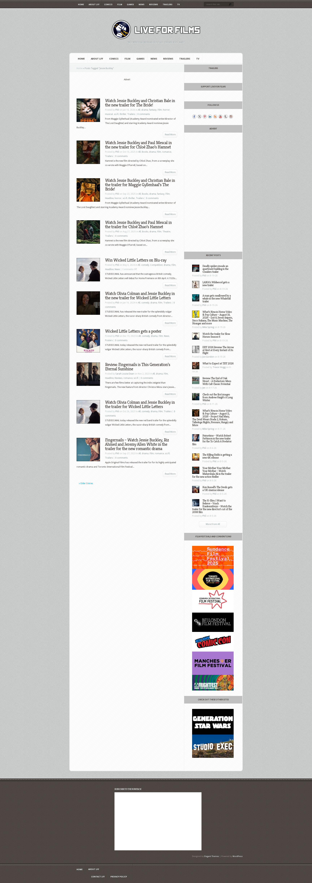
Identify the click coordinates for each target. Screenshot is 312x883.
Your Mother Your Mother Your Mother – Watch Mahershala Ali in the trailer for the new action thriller (211, 472)
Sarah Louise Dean (124, 374)
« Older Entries (86, 483)
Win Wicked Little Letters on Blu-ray (135, 260)
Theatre (166, 231)
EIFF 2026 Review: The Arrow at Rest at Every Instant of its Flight (218, 350)
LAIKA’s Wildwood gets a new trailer (215, 283)
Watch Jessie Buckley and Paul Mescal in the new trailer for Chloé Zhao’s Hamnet (138, 145)
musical (109, 114)
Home (81, 4)
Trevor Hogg (219, 367)
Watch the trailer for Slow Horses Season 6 (216, 335)
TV (178, 4)
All (139, 110)
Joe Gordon (208, 357)
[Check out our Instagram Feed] (231, 116)
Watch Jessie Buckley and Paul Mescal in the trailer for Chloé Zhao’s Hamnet (138, 224)
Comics (108, 4)
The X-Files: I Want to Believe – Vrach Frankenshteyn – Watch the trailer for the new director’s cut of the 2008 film (212, 506)
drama (144, 110)
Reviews (153, 4)
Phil (117, 110)
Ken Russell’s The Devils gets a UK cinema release (217, 488)
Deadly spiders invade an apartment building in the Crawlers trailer (215, 269)
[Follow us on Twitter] (199, 116)
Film (119, 4)
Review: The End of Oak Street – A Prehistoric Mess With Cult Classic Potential (216, 381)
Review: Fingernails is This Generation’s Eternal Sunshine (137, 367)
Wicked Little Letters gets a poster (133, 331)
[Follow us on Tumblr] (226, 116)
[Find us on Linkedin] (210, 116)
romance (166, 152)
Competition (156, 265)
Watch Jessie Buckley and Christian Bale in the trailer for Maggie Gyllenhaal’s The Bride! (140, 185)
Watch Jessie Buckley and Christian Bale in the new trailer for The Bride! (140, 103)
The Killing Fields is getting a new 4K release (217, 456)
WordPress (238, 856)
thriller (123, 114)
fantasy (153, 110)
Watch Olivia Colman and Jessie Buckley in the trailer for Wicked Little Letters (140, 404)
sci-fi (116, 114)
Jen (203, 388)
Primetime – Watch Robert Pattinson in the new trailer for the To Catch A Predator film (211, 440)
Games (130, 4)
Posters (109, 340)
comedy (145, 265)
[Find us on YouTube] (220, 116)
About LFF (94, 4)
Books (145, 152)
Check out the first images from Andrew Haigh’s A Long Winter (217, 397)
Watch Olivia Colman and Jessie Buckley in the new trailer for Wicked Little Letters (140, 296)
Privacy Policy (118, 877)
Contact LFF (98, 877)
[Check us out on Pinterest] (205, 116)
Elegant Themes (211, 856)
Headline (109, 198)
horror (166, 110)
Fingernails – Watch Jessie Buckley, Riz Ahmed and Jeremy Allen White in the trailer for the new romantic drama (137, 444)
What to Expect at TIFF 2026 (217, 363)
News (141, 4)
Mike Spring (208, 327)
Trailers (167, 4)
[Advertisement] (127, 86)
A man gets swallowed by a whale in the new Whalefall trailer (216, 298)
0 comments (143, 114)
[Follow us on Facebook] (194, 116)
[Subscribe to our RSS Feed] (215, 116)
